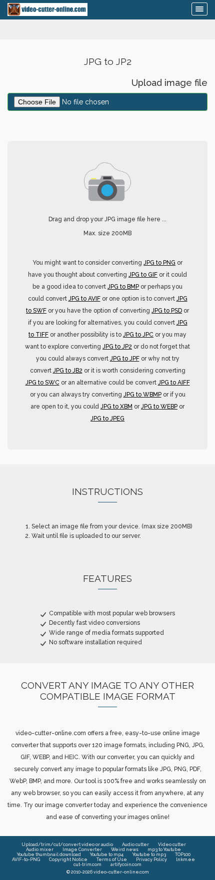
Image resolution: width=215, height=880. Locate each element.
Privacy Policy (151, 859)
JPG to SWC (43, 382)
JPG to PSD (167, 310)
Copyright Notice (68, 859)
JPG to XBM (116, 406)
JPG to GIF (143, 274)
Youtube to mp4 (107, 854)
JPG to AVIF (84, 298)
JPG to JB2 (67, 370)
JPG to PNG (160, 262)
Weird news (124, 849)
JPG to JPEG (107, 418)
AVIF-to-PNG (26, 859)
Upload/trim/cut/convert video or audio (67, 844)
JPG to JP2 (117, 346)
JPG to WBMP (143, 394)
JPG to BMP (123, 286)
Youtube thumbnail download (49, 854)
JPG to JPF (125, 358)
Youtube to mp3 (149, 854)
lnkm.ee (185, 859)
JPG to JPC (138, 334)
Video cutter (172, 844)
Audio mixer (40, 849)
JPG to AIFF (174, 382)
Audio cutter (135, 844)
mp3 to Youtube (164, 849)
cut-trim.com (88, 864)
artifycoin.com (126, 864)
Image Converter (82, 849)
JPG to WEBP (159, 406)
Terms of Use (111, 859)
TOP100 (182, 854)
